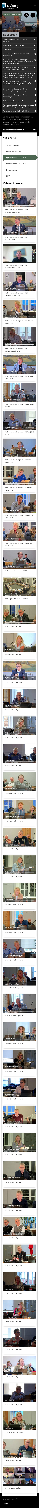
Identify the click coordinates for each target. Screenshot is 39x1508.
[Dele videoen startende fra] (35, 39)
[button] (19, 21)
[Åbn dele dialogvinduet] (32, 15)
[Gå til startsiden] (10, 5)
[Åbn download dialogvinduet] (26, 15)
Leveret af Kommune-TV (10, 1499)
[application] (19, 21)
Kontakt (5, 1503)
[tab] (10, 34)
